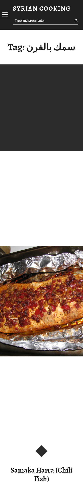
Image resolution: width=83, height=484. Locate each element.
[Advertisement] (41, 107)
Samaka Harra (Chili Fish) (41, 474)
